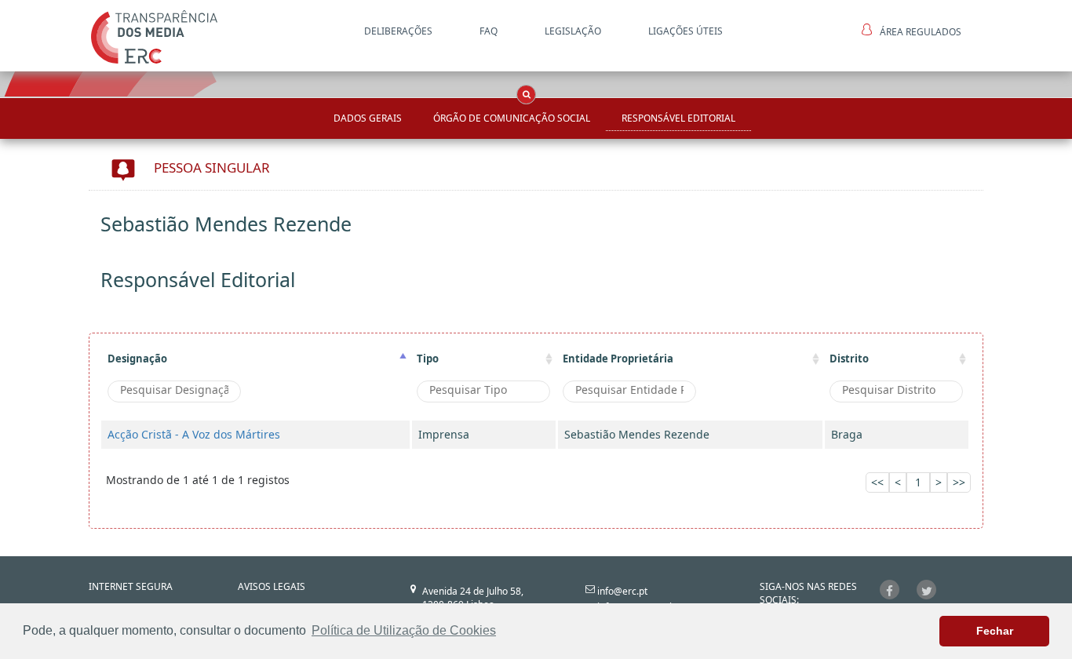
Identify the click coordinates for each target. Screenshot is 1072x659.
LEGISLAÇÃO (573, 31)
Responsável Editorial (678, 118)
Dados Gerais (368, 118)
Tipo (428, 358)
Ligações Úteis (685, 31)
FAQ (488, 31)
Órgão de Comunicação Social (511, 118)
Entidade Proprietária (618, 358)
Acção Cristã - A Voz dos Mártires (194, 434)
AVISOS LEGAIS (271, 586)
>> (959, 482)
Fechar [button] (994, 630)
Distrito (849, 358)
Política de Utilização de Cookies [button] (404, 630)
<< (877, 482)
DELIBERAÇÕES (398, 31)
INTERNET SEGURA (131, 586)
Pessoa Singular (212, 167)
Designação (137, 358)
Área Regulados (920, 31)
